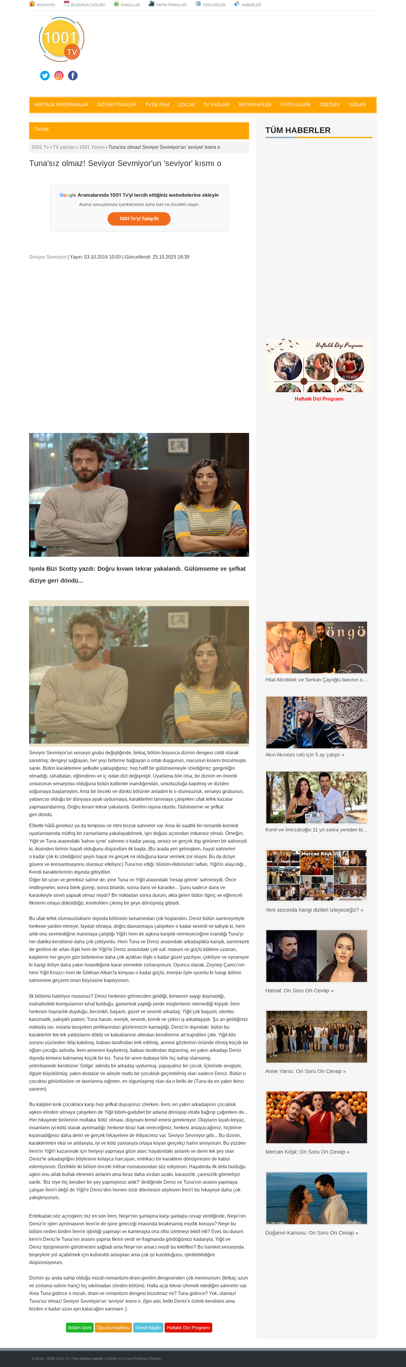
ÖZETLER (330, 104)
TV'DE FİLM (157, 104)
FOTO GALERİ (296, 104)
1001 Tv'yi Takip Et (139, 218)
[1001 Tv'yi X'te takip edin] (45, 75)
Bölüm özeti (79, 1327)
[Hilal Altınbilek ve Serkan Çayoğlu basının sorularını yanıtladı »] (318, 647)
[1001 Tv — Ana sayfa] (61, 39)
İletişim (156, 1359)
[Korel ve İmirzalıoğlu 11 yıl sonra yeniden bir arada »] (318, 797)
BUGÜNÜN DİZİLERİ (88, 5)
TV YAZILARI (217, 104)
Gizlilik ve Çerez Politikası (127, 1359)
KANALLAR (130, 5)
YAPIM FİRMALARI (171, 5)
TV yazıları (64, 147)
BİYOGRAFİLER (255, 104)
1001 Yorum (92, 147)
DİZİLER (357, 104)
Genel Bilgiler (148, 1327)
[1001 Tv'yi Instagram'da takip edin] (59, 75)
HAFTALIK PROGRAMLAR (61, 104)
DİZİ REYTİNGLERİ (116, 104)
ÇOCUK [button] (186, 104)
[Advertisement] (233, 52)
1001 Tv (40, 147)
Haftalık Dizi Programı (188, 1327)
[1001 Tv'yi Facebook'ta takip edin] (73, 75)
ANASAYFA (46, 5)
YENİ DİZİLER (214, 5)
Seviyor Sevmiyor (47, 256)
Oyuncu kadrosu (113, 1327)
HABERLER (251, 5)
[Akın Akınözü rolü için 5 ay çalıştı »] (318, 722)
